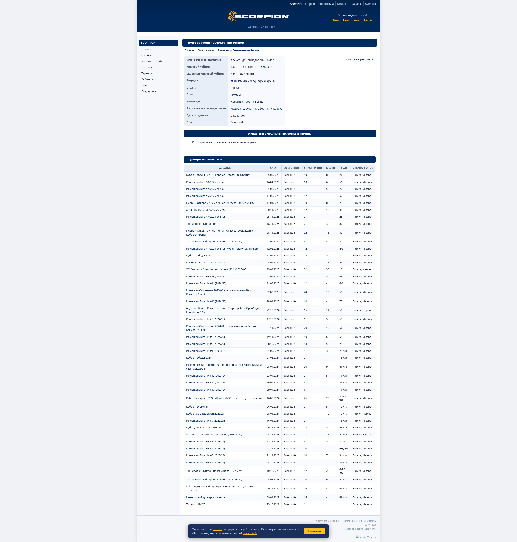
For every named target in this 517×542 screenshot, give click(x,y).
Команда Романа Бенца (247, 101)
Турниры (146, 73)
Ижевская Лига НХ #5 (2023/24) (205, 455)
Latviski (357, 4)
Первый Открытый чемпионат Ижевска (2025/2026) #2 (220, 203)
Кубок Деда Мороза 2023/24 (203, 427)
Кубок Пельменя (197, 406)
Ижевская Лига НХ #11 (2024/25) (206, 283)
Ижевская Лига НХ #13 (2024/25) (206, 276)
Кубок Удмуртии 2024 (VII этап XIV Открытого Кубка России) (224, 398)
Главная (146, 49)
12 (305, 196)
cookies (217, 529)
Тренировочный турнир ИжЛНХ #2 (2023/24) (214, 471)
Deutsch (342, 4)
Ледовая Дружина (243, 108)
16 (305, 488)
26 (305, 398)
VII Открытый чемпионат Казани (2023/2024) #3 (216, 434)
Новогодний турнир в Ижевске (205, 497)
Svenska (370, 4)
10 (305, 175)
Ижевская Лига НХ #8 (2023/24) (205, 441)
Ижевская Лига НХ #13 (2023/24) (206, 351)
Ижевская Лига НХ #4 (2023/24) (205, 462)
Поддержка (148, 91)
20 (305, 366)
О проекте (147, 55)
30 (305, 203)
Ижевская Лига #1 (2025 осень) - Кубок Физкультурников (222, 248)
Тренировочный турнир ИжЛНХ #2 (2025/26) (214, 241)
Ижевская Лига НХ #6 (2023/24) (205, 448)
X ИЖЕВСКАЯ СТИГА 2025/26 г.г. (205, 210)
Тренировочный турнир (201, 224)
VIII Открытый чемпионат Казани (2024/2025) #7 (216, 269)
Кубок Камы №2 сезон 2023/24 (205, 413)
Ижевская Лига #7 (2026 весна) (205, 189)
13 (305, 427)
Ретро (368, 20)
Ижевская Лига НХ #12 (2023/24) (206, 375)
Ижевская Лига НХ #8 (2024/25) (205, 337)
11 (305, 276)
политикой (250, 533)
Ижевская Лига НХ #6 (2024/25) (205, 344)
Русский (295, 3)
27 (305, 262)
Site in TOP (370, 528)
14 (305, 344)
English (310, 4)
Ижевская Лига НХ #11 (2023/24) (206, 382)
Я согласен (314, 531)
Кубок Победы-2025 (198, 255)
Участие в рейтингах (360, 59)
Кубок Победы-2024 (198, 357)
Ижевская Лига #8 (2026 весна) (205, 182)
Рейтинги (147, 79)
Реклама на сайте (152, 61)
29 (305, 328)
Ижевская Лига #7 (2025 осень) (205, 216)
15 (305, 310)
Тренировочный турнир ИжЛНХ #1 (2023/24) (214, 479)
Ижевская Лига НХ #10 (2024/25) (206, 301)
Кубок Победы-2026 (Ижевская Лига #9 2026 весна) (218, 175)
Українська (326, 4)
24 (305, 292)
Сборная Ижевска (270, 108)
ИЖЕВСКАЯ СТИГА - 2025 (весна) (205, 262)
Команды (147, 67)
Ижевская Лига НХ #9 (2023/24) (205, 420)
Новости (146, 85)
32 (305, 232)
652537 (267, 67)
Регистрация (351, 20)
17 (305, 210)
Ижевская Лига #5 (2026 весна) (205, 196)
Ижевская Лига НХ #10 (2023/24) (206, 389)
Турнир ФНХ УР (195, 504)
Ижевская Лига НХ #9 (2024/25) (205, 319)
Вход (336, 20)
